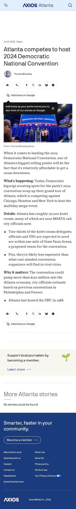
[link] (7, 85)
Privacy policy (42, 464)
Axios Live (40, 452)
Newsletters (10, 476)
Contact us (9, 470)
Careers (8, 464)
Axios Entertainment (14, 482)
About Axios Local (12, 452)
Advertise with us (12, 458)
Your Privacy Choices (45, 476)
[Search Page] (70, 5)
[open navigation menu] (6, 5)
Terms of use (41, 470)
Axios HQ (39, 458)
